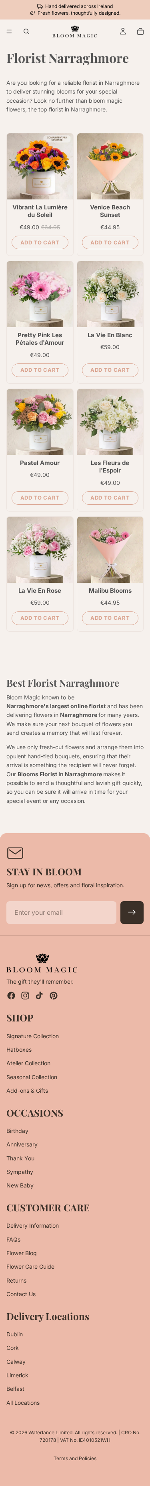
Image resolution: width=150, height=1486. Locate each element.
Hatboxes (19, 1049)
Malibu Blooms (110, 590)
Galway (16, 1361)
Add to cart (40, 242)
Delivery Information (32, 1225)
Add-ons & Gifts (27, 1090)
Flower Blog (21, 1253)
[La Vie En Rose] (40, 550)
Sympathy (19, 1171)
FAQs (13, 1239)
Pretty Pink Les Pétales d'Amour (40, 339)
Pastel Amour (40, 463)
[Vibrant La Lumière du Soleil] (40, 166)
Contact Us (21, 1294)
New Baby (20, 1185)
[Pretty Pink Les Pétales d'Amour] (40, 294)
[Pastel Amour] (40, 422)
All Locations (23, 1402)
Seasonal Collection (31, 1077)
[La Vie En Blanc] (110, 294)
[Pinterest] (53, 995)
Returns (16, 1280)
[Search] (26, 31)
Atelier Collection (28, 1063)
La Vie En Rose (39, 590)
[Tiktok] (39, 995)
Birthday (17, 1130)
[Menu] (9, 32)
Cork (12, 1347)
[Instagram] (25, 995)
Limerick (17, 1375)
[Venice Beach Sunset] (110, 166)
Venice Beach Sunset (110, 211)
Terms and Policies (75, 1458)
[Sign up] (132, 912)
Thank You (20, 1158)
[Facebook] (11, 995)
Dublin (14, 1334)
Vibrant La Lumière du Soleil (40, 211)
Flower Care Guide (30, 1266)
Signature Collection (32, 1036)
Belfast (15, 1389)
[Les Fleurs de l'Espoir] (110, 422)
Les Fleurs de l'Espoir (110, 467)
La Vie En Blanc (110, 335)
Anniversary (22, 1144)
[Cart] (140, 31)
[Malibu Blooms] (110, 550)
